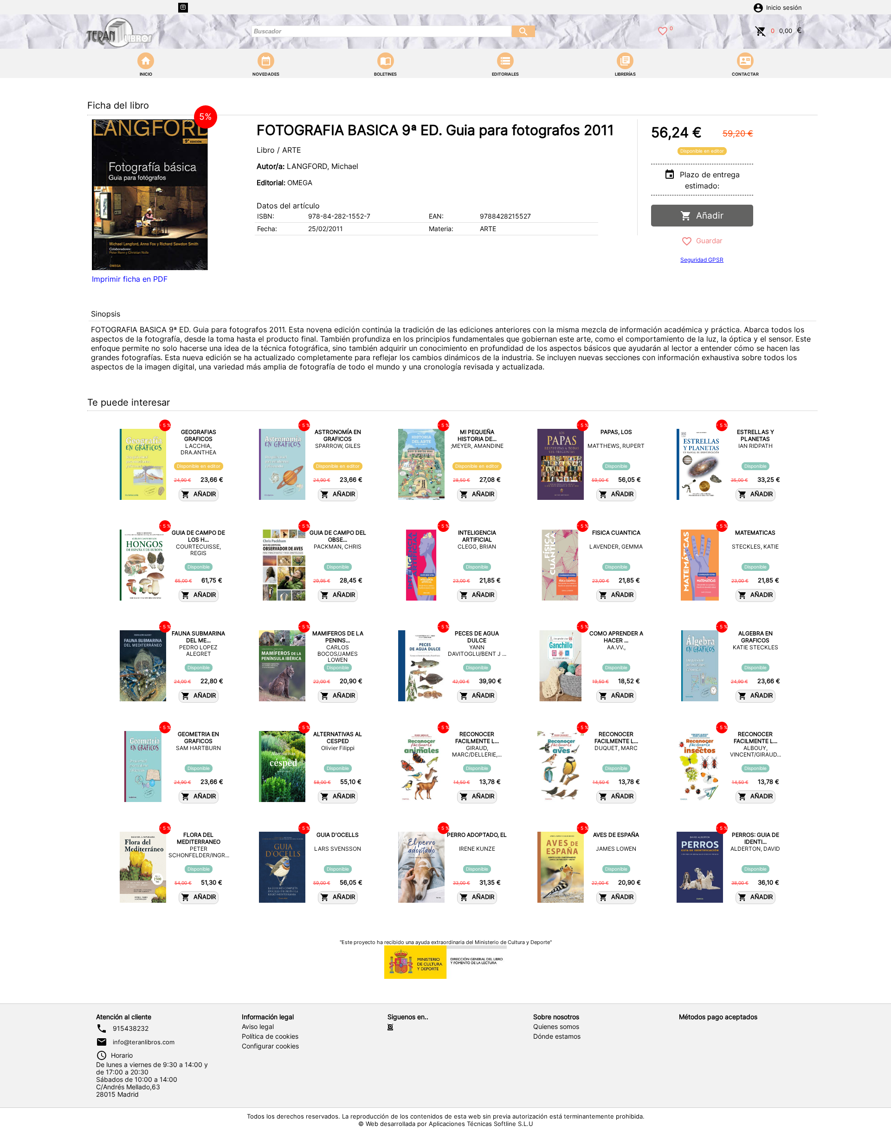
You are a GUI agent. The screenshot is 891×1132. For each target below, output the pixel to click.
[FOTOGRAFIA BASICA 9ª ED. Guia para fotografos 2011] (150, 194)
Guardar (707, 240)
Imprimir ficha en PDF (130, 279)
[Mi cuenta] (758, 7)
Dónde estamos (557, 1036)
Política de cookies (270, 1036)
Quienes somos (556, 1026)
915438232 (130, 1028)
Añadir (707, 215)
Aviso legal (258, 1026)
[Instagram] (183, 8)
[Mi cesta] (760, 30)
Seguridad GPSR (701, 259)
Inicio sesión (784, 7)
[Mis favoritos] (662, 30)
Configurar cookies (270, 1046)
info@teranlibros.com (143, 1042)
